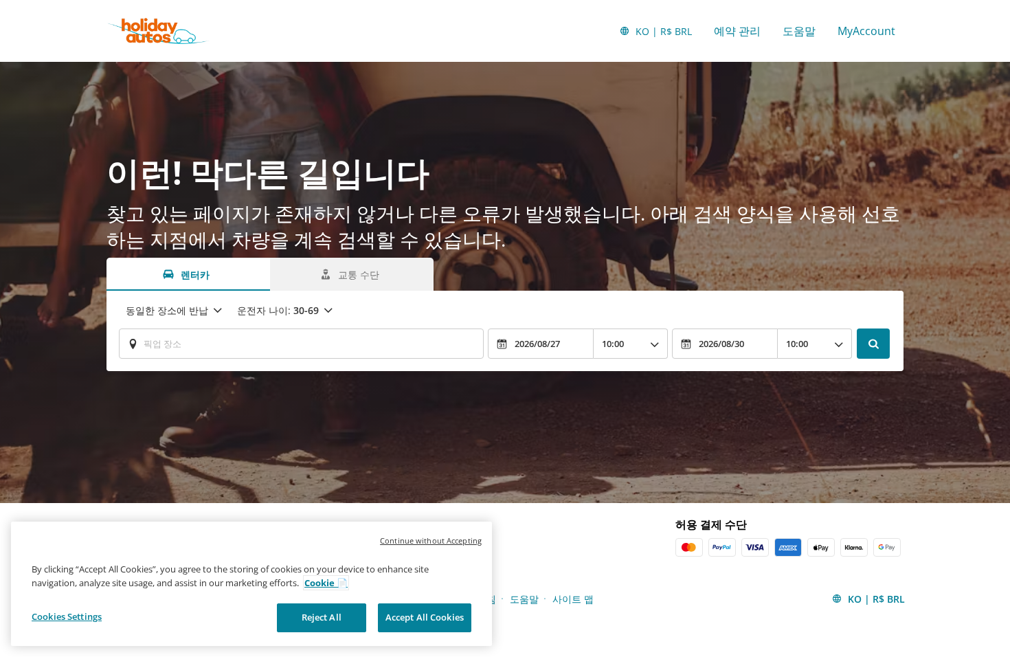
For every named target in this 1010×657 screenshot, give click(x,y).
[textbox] (301, 343)
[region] (251, 584)
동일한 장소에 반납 (167, 310)
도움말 (799, 30)
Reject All (321, 617)
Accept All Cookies (424, 617)
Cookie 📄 (326, 583)
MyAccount (866, 30)
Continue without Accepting (431, 540)
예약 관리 (737, 30)
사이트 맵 (573, 598)
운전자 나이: (278, 310)
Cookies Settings (67, 616)
